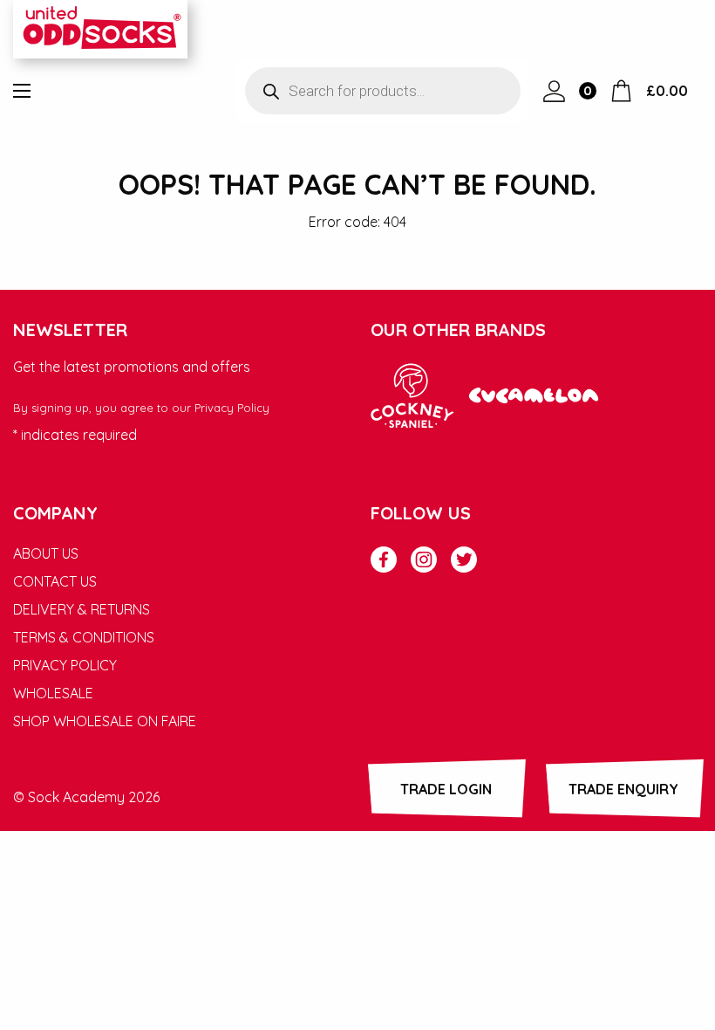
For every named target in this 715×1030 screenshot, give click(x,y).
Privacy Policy (231, 408)
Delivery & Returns (81, 609)
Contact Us (55, 581)
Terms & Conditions (83, 637)
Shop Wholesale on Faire (104, 721)
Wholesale (53, 693)
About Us (45, 553)
